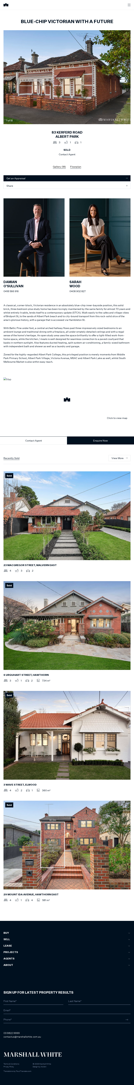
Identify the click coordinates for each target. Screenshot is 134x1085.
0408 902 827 (77, 291)
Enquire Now (100, 440)
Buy (6, 933)
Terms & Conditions (11, 1064)
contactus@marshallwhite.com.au (22, 1036)
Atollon (43, 1067)
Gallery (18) (59, 166)
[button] (67, 400)
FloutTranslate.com (23, 1071)
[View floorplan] (126, 120)
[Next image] (125, 77)
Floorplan (75, 166)
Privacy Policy (8, 1067)
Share (9, 185)
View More (117, 458)
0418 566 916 (11, 291)
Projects (10, 952)
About (8, 965)
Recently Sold (11, 458)
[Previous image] (8, 77)
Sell (6, 939)
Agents (8, 959)
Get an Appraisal (15, 178)
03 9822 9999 (11, 1033)
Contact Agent (33, 440)
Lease (7, 946)
